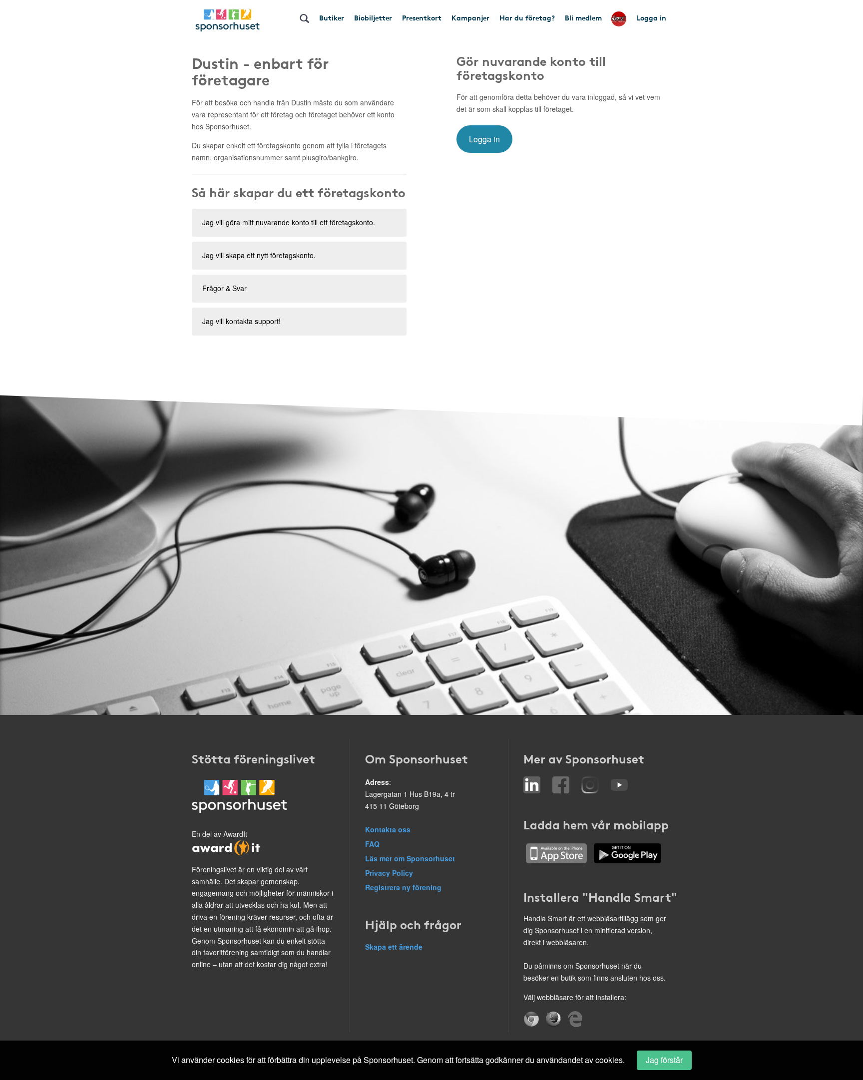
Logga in (651, 17)
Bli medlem (583, 17)
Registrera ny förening (403, 887)
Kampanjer (470, 17)
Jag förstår (664, 1060)
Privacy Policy (389, 873)
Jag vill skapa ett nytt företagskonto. (259, 255)
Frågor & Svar (224, 288)
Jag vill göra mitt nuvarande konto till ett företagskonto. (288, 222)
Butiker (331, 17)
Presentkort (421, 17)
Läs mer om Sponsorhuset (410, 858)
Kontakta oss (388, 829)
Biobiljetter (373, 17)
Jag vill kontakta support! (241, 321)
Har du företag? (527, 17)
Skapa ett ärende (394, 947)
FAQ (372, 844)
